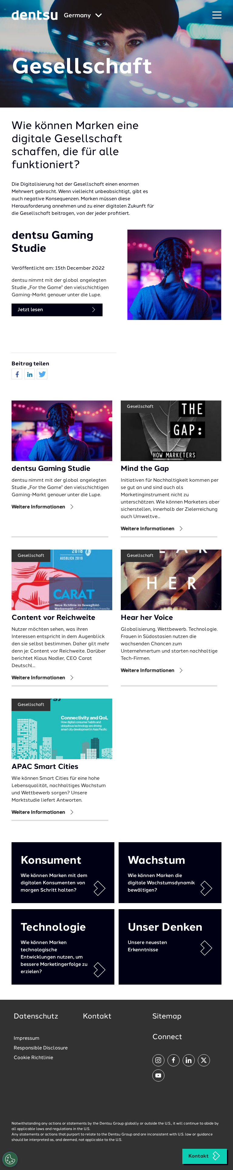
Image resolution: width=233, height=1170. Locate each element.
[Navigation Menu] (216, 15)
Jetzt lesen (30, 309)
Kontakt (198, 1156)
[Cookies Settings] (10, 1159)
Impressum (26, 1038)
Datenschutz (36, 1016)
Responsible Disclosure (41, 1048)
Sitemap (166, 1016)
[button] (17, 374)
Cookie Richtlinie (33, 1057)
